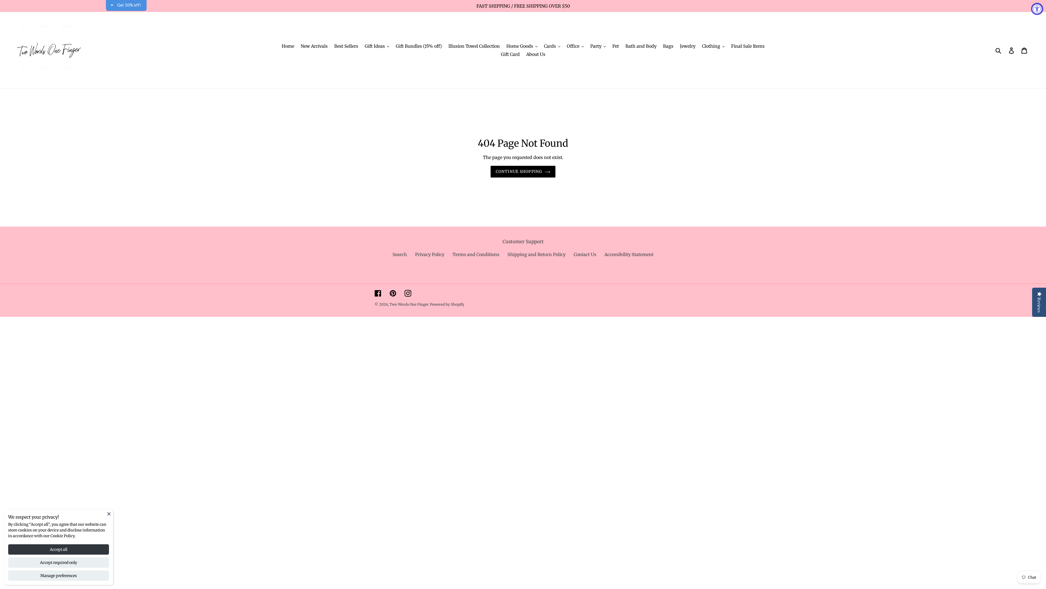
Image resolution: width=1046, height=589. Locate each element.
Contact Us (585, 254)
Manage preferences (58, 575)
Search (400, 254)
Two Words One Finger (409, 304)
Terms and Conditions (475, 254)
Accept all (58, 549)
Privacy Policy (429, 254)
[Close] (109, 514)
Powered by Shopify (447, 304)
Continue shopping (519, 171)
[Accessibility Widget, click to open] (1037, 9)
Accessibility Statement (628, 254)
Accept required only (58, 562)
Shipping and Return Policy (536, 254)
